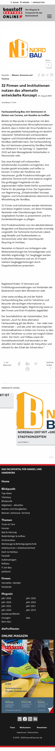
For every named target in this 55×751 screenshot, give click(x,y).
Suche (16, 3)
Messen (25, 3)
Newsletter (38, 3)
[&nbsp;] (27, 48)
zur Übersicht (7, 363)
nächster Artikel (50, 363)
